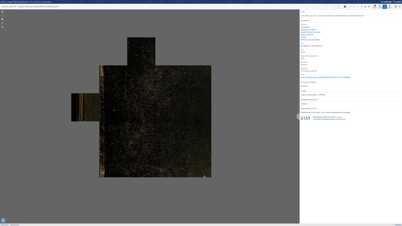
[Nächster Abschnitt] (365, 6)
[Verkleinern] (2, 19)
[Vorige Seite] (358, 6)
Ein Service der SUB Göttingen (41, 2)
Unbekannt (305, 27)
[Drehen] (2, 23)
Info (384, 8)
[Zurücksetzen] (2, 16)
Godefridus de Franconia (310, 32)
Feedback (398, 225)
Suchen (397, 2)
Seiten (375, 8)
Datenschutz (14, 225)
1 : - (339, 6)
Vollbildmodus (399, 6)
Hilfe (396, 6)
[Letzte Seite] (369, 6)
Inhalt (380, 8)
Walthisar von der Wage (310, 39)
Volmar (304, 37)
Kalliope (304, 103)
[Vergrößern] (2, 12)
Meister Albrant (307, 34)
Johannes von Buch (308, 29)
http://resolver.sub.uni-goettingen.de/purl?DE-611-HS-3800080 (325, 77)
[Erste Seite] (350, 6)
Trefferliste (386, 2)
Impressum (5, 225)
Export (390, 8)
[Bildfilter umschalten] (2, 27)
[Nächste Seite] (361, 6)
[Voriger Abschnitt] (354, 6)
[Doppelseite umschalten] (345, 6)
